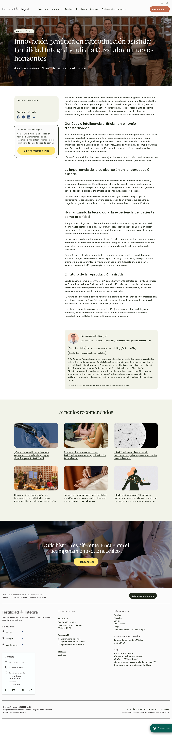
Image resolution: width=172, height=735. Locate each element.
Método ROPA (64, 628)
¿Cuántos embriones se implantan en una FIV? (135, 662)
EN (167, 3)
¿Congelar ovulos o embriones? (128, 656)
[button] (43, 9)
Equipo (117, 621)
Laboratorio (119, 623)
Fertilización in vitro (67, 622)
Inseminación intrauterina (70, 625)
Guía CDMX (119, 643)
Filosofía (118, 618)
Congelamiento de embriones (71, 641)
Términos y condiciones (158, 709)
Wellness (62, 655)
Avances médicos (24, 31)
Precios (117, 615)
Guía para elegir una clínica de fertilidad (132, 665)
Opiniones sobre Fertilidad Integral (130, 629)
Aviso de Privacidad (136, 709)
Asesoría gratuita (159, 9)
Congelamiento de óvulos (69, 639)
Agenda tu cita (86, 561)
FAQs (116, 626)
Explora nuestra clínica (36, 150)
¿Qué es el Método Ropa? (126, 659)
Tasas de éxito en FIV (123, 653)
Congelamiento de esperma (71, 644)
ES (162, 3)
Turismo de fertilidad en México (128, 640)
